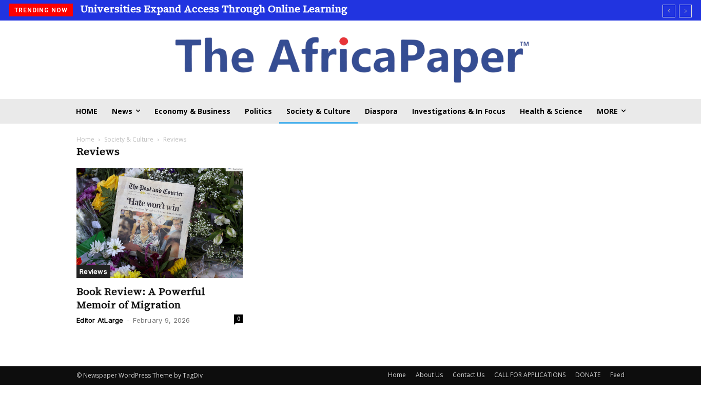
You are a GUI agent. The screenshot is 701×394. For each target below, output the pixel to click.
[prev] (669, 11)
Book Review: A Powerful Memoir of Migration (140, 298)
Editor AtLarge (100, 320)
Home (85, 139)
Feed (617, 374)
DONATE (587, 374)
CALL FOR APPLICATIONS (530, 374)
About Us (429, 374)
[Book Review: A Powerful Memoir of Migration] (159, 223)
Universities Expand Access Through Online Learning (214, 9)
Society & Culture (128, 139)
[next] (685, 11)
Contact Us (468, 374)
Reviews (93, 271)
